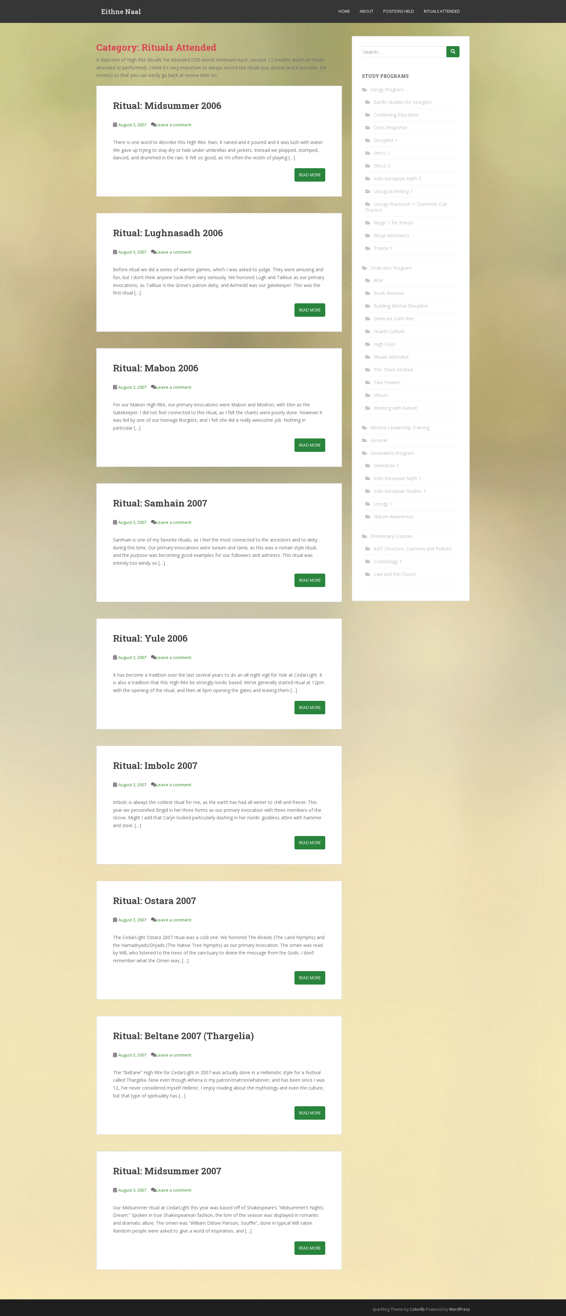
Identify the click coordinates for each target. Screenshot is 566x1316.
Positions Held (398, 11)
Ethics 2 (382, 166)
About (366, 11)
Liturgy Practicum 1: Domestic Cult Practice (406, 207)
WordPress (459, 1309)
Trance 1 (383, 248)
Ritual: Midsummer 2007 (167, 1171)
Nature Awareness (393, 516)
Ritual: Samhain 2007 (160, 503)
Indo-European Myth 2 (397, 178)
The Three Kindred (393, 369)
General (378, 440)
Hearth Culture (389, 331)
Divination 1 (386, 465)
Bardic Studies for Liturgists (403, 102)
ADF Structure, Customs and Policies (413, 548)
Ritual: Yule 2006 (150, 638)
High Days (384, 344)
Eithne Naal (121, 11)
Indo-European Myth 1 (397, 478)
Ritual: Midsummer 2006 (167, 105)
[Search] (453, 51)
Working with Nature (395, 408)
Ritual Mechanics (391, 235)
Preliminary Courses (391, 536)
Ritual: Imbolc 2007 (155, 765)
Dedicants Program (391, 268)
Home (344, 11)
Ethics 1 (382, 153)
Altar (379, 280)
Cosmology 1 (388, 561)
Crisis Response (390, 127)
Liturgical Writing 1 (393, 191)
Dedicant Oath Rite (394, 318)
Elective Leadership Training (399, 427)
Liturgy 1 (383, 504)
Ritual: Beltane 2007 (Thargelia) (183, 1036)
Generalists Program (392, 453)
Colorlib (417, 1309)
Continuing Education (396, 115)
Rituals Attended (442, 11)
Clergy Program (387, 89)
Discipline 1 (386, 140)
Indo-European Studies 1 (400, 491)
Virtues (381, 395)
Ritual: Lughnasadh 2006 (168, 233)
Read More (310, 175)
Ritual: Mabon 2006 (155, 368)
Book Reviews (389, 293)
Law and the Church (395, 574)
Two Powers (387, 382)
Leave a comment (173, 125)
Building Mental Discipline (401, 306)
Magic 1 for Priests (394, 223)
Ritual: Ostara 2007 (154, 901)
